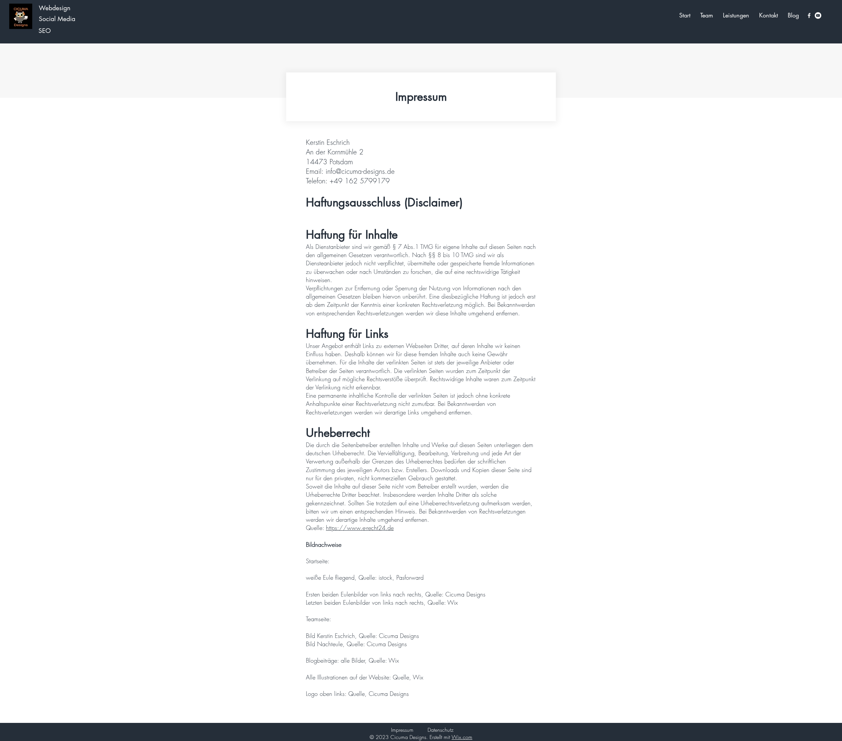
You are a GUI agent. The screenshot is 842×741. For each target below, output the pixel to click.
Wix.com (462, 737)
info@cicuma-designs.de (360, 171)
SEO (44, 31)
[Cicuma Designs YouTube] (818, 15)
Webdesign (54, 8)
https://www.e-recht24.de (360, 528)
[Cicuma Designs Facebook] (809, 15)
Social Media (58, 19)
